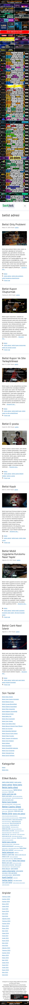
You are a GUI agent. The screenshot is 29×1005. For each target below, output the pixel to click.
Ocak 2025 (5, 909)
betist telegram (8, 852)
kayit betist (7, 877)
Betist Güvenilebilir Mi (15, 823)
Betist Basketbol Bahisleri (9, 731)
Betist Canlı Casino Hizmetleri (10, 699)
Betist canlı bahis (7, 796)
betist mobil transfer (20, 834)
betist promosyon (8, 846)
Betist (5, 274)
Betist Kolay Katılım (7, 697)
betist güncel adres (7, 819)
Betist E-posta (10, 423)
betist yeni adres (7, 860)
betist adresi (7, 276)
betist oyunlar (13, 838)
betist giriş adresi (19, 814)
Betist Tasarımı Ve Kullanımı (10, 738)
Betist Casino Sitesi (11, 806)
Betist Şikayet (6, 868)
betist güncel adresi (17, 819)
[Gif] (14, 86)
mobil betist (15, 877)
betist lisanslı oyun (15, 832)
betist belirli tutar (16, 411)
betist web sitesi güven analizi (7, 858)
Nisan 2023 (5, 957)
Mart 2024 (5, 931)
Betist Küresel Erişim (8, 714)
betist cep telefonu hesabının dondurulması (10, 809)
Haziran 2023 (6, 953)
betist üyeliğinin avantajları (15, 866)
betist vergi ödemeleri (14, 856)
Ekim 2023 (5, 943)
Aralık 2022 (5, 967)
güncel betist (16, 875)
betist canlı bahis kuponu (6, 798)
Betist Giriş (5, 770)
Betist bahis (17, 785)
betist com (21, 809)
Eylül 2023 (5, 945)
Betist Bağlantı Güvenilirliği (9, 711)
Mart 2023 (5, 960)
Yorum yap (7, 280)
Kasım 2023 (5, 940)
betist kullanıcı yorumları (8, 830)
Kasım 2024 (5, 911)
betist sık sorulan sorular (9, 347)
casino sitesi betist (8, 871)
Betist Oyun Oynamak (8, 750)
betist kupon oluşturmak (18, 345)
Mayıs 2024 (5, 926)
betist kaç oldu (6, 829)
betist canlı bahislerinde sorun (17, 798)
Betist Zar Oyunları (7, 728)
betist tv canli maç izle (20, 854)
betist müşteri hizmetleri (9, 682)
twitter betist (7, 880)
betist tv (17, 852)
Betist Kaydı (9, 486)
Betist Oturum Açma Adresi (10, 733)
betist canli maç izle (9, 794)
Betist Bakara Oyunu (8, 701)
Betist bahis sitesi (10, 787)
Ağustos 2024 (6, 918)
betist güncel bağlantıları (6, 821)
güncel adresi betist (7, 875)
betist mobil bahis (13, 834)
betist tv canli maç (8, 854)
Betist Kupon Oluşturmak (9, 290)
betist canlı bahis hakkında (17, 796)
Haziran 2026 (6, 899)
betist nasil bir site (6, 836)
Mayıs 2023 (5, 955)
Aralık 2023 (5, 938)
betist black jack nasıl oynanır (7, 790)
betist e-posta (11, 476)
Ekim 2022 (5, 972)
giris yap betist (12, 873)
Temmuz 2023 (6, 950)
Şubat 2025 (5, 906)
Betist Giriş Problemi (13, 224)
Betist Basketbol (6, 745)
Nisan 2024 (5, 928)
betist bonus (18, 790)
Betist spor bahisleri (8, 850)
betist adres (17, 782)
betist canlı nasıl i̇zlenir (18, 680)
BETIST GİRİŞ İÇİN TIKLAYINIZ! (14, 32)
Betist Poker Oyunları (8, 736)
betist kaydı (15, 538)
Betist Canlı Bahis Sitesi (8, 723)
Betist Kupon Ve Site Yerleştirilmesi (14, 360)
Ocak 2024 (5, 935)
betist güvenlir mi (14, 825)
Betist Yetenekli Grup (8, 753)
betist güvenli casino (6, 825)
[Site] (14, 53)
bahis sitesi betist (8, 782)
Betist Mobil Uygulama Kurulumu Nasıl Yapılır (13, 554)
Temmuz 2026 (6, 896)
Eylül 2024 (5, 916)
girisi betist (5, 873)
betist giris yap (18, 811)
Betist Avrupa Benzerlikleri (9, 704)
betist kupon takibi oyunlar (7, 832)
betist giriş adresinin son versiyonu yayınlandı (10, 817)
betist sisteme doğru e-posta (13, 848)
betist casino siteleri (17, 804)
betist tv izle (5, 856)
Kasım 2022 (5, 970)
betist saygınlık (5, 848)
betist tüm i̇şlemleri (5, 884)
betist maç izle (5, 834)
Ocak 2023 (5, 965)
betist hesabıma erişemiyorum (10, 278)
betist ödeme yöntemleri (8, 865)
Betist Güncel (22, 817)
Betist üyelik (18, 865)
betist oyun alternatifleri (6, 838)
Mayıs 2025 (5, 904)
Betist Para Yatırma (21, 838)
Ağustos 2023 (6, 948)
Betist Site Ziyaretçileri (8, 719)
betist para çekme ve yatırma (7, 844)
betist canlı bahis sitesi (7, 800)
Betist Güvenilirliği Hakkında (10, 748)
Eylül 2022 (5, 975)
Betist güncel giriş (16, 821)
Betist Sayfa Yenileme (8, 755)
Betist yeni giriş (7, 863)
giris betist (19, 871)
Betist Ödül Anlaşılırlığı (8, 709)
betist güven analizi (5, 823)
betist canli (11, 792)
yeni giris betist (7, 882)
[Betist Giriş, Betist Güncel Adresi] (8, 206)
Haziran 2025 (6, 901)
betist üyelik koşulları (6, 866)
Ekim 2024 (5, 913)
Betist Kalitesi (6, 743)
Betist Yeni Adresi (18, 861)
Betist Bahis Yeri (6, 716)
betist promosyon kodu (18, 846)
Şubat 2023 (5, 962)
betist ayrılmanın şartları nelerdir (19, 882)
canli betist (14, 868)
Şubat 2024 (5, 933)
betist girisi (11, 811)
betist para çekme (9, 842)
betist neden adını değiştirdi (17, 836)
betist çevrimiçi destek (17, 863)
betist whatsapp (18, 858)
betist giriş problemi (17, 276)
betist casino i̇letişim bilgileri (7, 804)
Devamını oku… (11, 404)
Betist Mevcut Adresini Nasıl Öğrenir (12, 726)
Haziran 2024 (6, 923)
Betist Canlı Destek (9, 802)
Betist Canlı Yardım (7, 721)
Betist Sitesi (23, 848)
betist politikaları (16, 844)
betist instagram (6, 827)
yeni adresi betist (17, 880)
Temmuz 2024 (6, 921)
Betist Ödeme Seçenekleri (9, 706)
